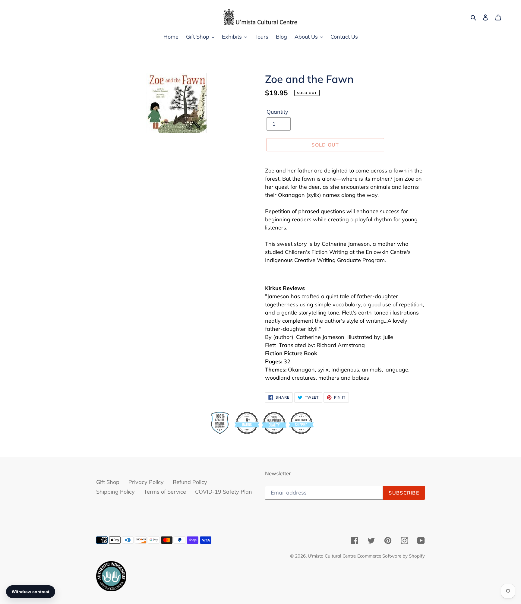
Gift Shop (107, 482)
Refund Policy (190, 482)
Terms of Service (165, 491)
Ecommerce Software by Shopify (391, 556)
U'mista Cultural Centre (332, 556)
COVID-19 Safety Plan (223, 491)
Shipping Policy (115, 491)
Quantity (277, 111)
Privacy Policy (146, 482)
